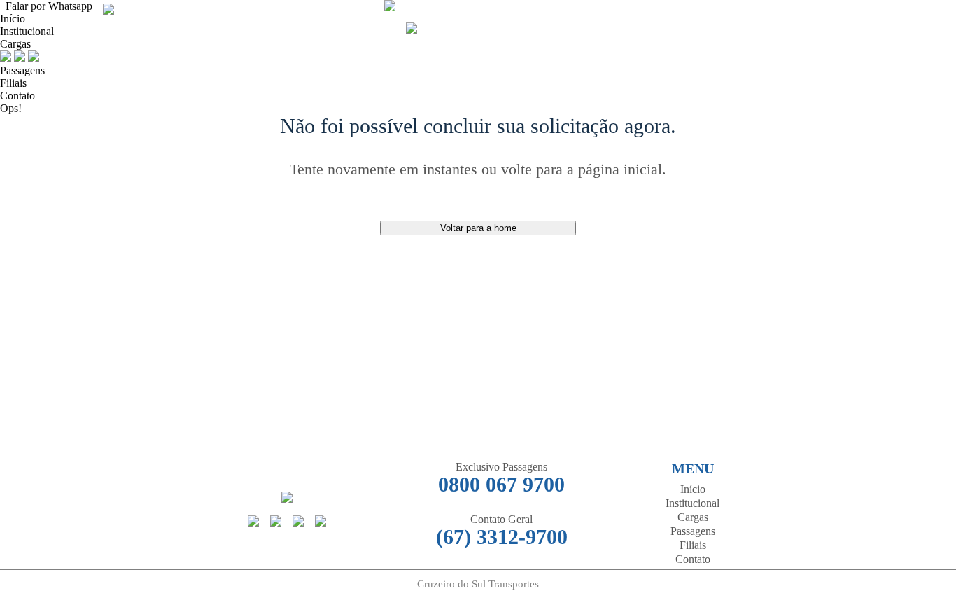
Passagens (22, 70)
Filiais (13, 83)
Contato (17, 96)
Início (12, 19)
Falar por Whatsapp (46, 6)
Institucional (692, 503)
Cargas (15, 44)
